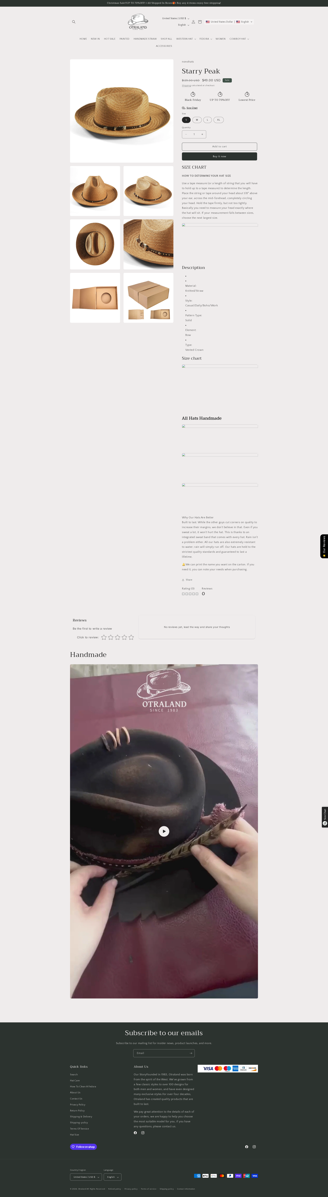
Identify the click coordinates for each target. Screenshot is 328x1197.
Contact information (186, 1189)
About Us (75, 1092)
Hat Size (74, 1134)
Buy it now (219, 156)
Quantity (186, 127)
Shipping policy (167, 1189)
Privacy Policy (77, 1104)
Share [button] (189, 580)
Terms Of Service (79, 1128)
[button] (74, 22)
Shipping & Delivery (81, 1116)
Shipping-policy (79, 1122)
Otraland (82, 1189)
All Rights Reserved (96, 1189)
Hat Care (75, 1080)
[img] (190, 594)
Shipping (186, 85)
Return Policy (77, 1110)
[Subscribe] (191, 1053)
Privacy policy (131, 1189)
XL (218, 120)
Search (74, 1074)
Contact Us (76, 1098)
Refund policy (114, 1189)
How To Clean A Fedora (83, 1086)
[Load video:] (164, 831)
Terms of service (148, 1189)
